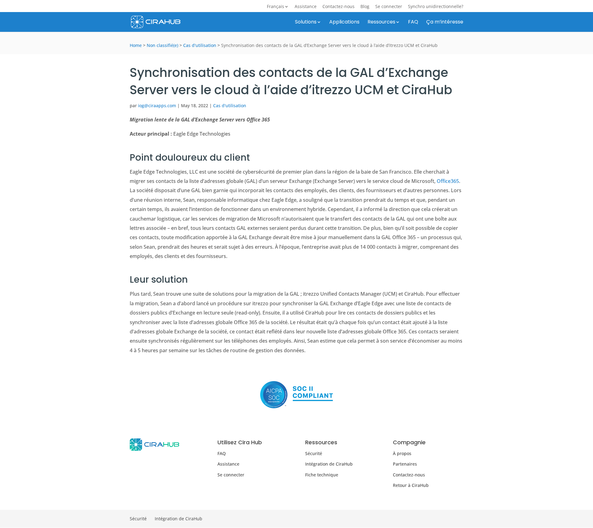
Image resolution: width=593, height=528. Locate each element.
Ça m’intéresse (444, 22)
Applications (344, 22)
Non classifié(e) (162, 45)
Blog (364, 6)
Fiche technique (321, 475)
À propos (402, 453)
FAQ (413, 22)
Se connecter (388, 6)
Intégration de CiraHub (329, 464)
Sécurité (313, 453)
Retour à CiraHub (411, 485)
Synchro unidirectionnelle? (435, 6)
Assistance (306, 6)
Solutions (306, 22)
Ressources (381, 22)
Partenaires (405, 464)
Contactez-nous (338, 6)
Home (136, 45)
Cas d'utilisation (199, 45)
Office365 (448, 181)
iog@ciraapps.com (157, 105)
